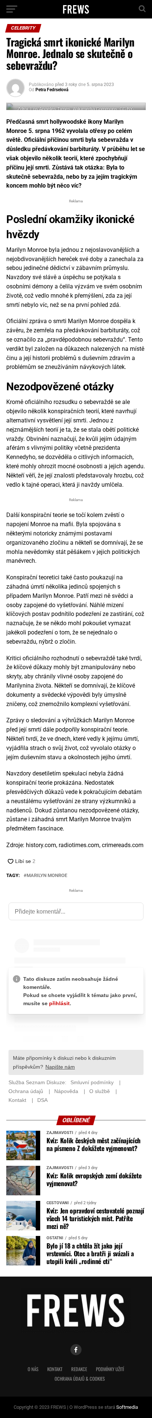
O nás (33, 1369)
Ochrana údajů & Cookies (80, 1378)
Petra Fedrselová (51, 89)
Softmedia (127, 1407)
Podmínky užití (110, 1369)
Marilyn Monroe (47, 875)
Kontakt (54, 1369)
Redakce (79, 1369)
